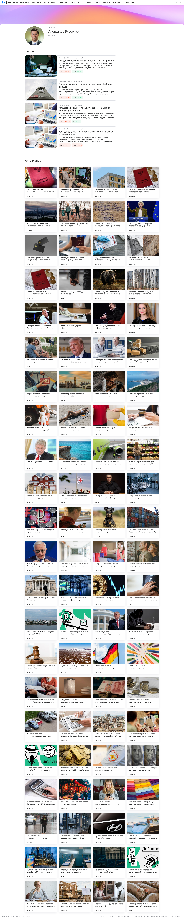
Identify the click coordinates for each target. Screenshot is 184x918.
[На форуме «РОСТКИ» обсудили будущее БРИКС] (41, 624)
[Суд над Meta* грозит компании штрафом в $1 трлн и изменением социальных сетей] (41, 862)
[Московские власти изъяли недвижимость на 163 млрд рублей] (109, 182)
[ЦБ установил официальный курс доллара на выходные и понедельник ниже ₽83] (143, 760)
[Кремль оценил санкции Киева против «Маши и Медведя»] (41, 454)
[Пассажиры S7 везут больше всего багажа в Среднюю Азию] (109, 454)
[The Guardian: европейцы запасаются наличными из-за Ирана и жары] (143, 692)
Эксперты (51, 27)
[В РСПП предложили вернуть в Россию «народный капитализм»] (41, 556)
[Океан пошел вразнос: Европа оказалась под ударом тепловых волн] (75, 454)
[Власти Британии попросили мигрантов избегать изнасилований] (75, 386)
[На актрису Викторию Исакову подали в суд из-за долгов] (143, 318)
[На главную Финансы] (11, 2)
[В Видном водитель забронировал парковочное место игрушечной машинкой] (41, 726)
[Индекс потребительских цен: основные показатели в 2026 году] (143, 454)
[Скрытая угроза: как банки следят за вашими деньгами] (41, 250)
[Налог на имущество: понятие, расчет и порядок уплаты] (41, 488)
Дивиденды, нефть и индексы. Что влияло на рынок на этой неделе (86, 133)
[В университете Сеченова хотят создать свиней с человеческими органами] (143, 896)
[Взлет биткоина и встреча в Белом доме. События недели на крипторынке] (143, 862)
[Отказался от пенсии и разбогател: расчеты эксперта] (41, 284)
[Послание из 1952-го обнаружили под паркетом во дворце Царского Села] (109, 216)
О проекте (104, 916)
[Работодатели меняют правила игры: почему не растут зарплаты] (41, 896)
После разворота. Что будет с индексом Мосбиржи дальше (86, 85)
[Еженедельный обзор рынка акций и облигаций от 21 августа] (75, 828)
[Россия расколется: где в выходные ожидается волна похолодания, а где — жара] (109, 522)
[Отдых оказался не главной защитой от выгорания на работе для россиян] (143, 828)
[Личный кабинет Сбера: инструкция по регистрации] (109, 794)
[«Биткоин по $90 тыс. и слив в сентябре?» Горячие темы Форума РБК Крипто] (41, 760)
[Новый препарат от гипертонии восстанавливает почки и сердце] (143, 590)
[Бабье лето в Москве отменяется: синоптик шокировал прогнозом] (41, 828)
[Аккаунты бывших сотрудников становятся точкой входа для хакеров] (143, 624)
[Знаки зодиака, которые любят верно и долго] (41, 352)
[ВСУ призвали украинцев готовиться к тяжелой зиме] (41, 216)
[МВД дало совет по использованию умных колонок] (75, 692)
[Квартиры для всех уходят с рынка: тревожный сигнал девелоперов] (143, 284)
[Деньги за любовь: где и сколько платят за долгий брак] (75, 216)
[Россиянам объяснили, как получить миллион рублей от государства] (41, 420)
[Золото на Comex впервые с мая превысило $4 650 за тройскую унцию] (75, 760)
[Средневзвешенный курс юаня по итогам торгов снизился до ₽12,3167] (109, 692)
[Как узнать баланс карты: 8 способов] (143, 420)
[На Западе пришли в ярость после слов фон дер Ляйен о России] (143, 216)
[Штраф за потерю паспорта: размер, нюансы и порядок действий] (41, 386)
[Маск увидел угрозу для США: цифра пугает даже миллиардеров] (109, 318)
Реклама (18, 916)
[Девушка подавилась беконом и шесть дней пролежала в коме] (75, 556)
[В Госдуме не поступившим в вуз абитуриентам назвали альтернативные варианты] (75, 862)
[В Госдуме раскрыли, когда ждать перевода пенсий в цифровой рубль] (75, 250)
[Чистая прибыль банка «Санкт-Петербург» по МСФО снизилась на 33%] (41, 794)
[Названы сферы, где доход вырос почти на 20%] (109, 896)
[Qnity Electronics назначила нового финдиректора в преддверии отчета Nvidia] (143, 488)
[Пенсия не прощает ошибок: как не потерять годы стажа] (143, 182)
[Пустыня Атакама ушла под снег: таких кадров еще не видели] (75, 658)
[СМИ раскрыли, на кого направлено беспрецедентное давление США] (75, 352)
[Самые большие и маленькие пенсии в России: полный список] (41, 182)
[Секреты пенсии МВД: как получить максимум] (109, 760)
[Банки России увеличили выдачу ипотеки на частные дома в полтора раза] (75, 896)
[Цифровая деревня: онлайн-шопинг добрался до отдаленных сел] (109, 556)
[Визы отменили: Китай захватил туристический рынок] (75, 794)
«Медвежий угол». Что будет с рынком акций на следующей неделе (84, 109)
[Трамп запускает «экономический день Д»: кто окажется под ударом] (109, 624)
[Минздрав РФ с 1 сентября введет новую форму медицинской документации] (109, 352)
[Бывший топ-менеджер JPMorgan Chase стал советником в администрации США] (41, 590)
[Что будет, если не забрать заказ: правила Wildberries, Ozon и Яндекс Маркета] (143, 352)
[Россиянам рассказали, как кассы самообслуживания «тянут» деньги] (75, 182)
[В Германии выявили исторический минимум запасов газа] (109, 658)
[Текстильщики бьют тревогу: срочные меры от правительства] (143, 794)
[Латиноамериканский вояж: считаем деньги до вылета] (143, 386)
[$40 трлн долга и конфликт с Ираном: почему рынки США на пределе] (41, 318)
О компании (10, 916)
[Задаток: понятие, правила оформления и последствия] (75, 318)
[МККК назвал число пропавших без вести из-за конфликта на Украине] (75, 488)
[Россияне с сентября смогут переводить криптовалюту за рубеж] (109, 590)
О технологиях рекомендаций (140, 916)
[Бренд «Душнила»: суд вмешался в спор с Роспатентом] (41, 658)
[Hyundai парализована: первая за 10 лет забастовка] (109, 828)
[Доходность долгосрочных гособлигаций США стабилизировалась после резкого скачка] (109, 862)
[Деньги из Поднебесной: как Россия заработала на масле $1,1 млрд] (143, 522)
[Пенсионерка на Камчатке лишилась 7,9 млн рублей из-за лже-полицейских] (75, 726)
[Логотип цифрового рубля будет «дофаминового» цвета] (41, 522)
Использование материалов (160, 916)
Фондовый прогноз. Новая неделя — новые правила (86, 60)
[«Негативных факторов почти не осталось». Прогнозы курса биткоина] (75, 624)
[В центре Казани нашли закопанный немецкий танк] (143, 250)
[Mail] (3, 2)
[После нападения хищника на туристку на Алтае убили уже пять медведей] (109, 284)
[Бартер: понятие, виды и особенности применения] (109, 420)
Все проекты (26, 916)
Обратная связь (175, 916)
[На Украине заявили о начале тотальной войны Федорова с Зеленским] (109, 488)
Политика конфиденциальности (119, 916)
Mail (3, 916)
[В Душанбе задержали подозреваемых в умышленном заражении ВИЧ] (109, 250)
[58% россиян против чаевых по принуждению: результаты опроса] (143, 726)
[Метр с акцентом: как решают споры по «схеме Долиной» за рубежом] (109, 726)
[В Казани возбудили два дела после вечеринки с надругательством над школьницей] (75, 284)
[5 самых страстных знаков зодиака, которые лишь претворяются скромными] (109, 386)
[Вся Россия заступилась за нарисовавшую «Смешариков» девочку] (143, 658)
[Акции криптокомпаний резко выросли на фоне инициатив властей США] (75, 590)
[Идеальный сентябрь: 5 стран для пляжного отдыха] (75, 420)
